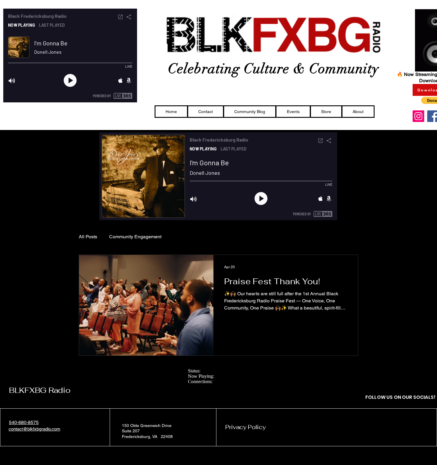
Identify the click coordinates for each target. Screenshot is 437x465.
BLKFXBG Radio (39, 390)
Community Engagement (135, 236)
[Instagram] (418, 116)
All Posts (88, 236)
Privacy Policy (245, 427)
